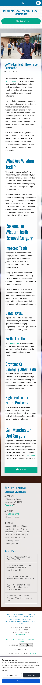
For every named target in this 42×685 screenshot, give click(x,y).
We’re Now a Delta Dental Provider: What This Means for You (19, 598)
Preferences (12, 675)
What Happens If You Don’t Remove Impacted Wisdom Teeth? (21, 577)
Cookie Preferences (21, 649)
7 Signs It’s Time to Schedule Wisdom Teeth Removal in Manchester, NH (18, 587)
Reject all (31, 675)
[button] (38, 3)
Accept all (21, 681)
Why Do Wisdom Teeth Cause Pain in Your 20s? (19, 558)
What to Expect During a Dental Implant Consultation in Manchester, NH (20, 567)
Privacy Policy (10, 639)
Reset (29, 645)
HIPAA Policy (21, 639)
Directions (9, 505)
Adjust (22, 645)
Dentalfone (32, 654)
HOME (22, 469)
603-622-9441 (22, 21)
